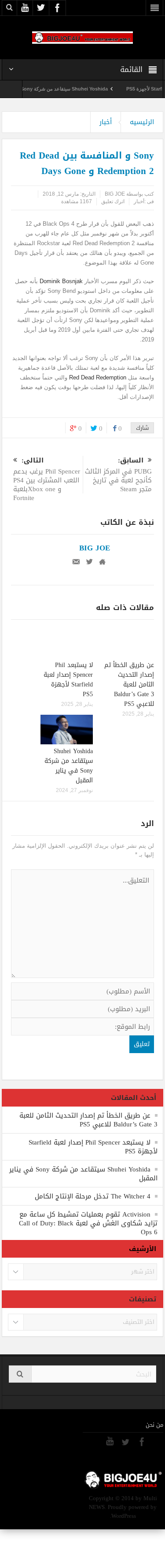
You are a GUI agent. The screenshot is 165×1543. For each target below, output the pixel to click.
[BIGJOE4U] (82, 37)
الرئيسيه (142, 122)
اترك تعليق (113, 201)
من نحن (154, 1425)
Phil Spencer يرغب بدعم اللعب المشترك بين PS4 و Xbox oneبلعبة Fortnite (46, 480)
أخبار (105, 122)
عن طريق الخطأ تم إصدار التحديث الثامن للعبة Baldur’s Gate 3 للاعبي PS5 (129, 684)
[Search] (20, 1374)
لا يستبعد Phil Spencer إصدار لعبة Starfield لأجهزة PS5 (68, 679)
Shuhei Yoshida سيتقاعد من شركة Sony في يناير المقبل (60, 88)
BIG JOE (115, 194)
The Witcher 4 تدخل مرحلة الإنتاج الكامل (92, 1196)
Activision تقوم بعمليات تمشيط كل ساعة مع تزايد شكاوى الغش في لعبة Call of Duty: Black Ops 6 (88, 1223)
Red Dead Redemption (96, 377)
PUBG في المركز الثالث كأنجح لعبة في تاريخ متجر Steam (118, 475)
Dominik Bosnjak (61, 281)
